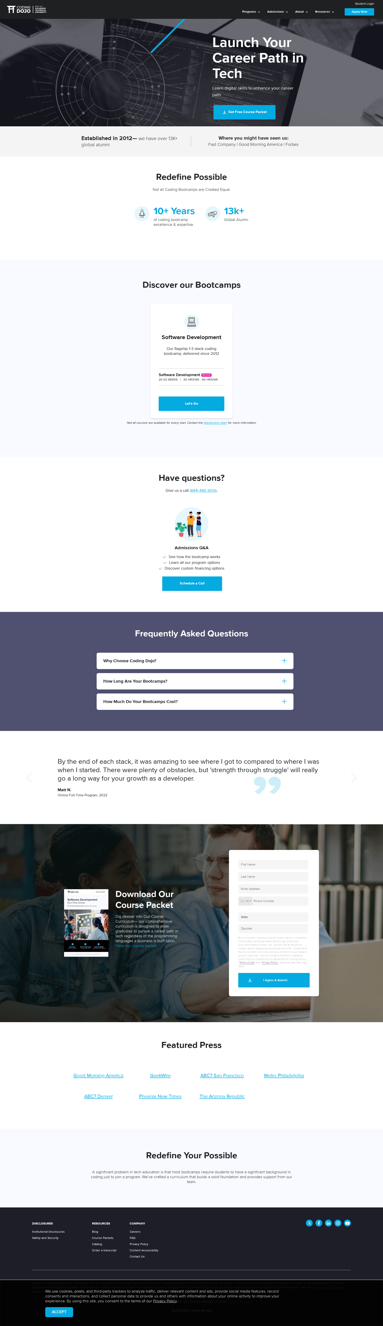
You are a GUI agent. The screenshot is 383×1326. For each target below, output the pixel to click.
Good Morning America (98, 1075)
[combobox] (245, 901)
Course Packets (102, 1238)
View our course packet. (136, 946)
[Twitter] (309, 1223)
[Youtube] (347, 1223)
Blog (95, 1231)
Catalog (97, 1244)
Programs (249, 11)
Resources (322, 11)
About (299, 11)
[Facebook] (318, 1223)
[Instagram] (337, 1223)
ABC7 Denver (98, 1096)
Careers (135, 1231)
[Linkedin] (328, 1223)
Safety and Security (45, 1238)
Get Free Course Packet (247, 112)
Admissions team (215, 422)
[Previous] (28, 777)
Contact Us (137, 1256)
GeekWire (160, 1075)
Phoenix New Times (160, 1096)
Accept (59, 1312)
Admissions (275, 11)
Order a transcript (104, 1250)
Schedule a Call (192, 583)
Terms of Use (246, 962)
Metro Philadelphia (284, 1075)
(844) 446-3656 (203, 491)
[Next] (354, 777)
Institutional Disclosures (48, 1231)
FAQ (132, 1238)
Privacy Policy (270, 962)
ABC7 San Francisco (222, 1075)
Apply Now (359, 11)
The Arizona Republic (222, 1096)
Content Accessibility (144, 1250)
